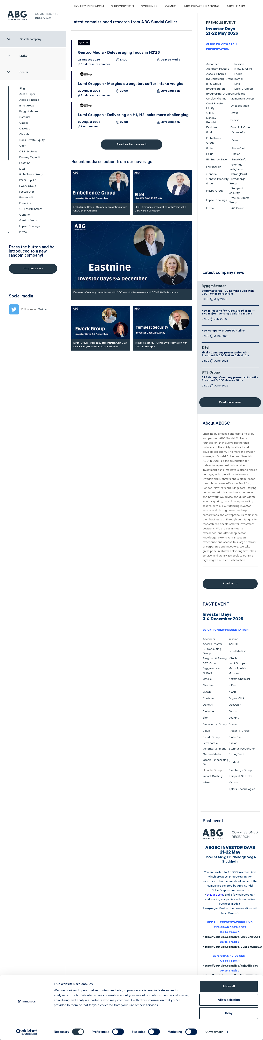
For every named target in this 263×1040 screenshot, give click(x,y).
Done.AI (208, 704)
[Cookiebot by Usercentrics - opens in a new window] (27, 1032)
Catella (23, 123)
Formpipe (25, 203)
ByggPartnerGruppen (220, 93)
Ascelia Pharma (29, 100)
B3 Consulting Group (220, 79)
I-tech (238, 74)
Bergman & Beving (215, 658)
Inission (239, 64)
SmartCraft (239, 159)
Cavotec (24, 128)
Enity (209, 148)
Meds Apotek (237, 668)
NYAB (232, 692)
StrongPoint (239, 174)
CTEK (210, 113)
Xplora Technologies (242, 789)
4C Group (237, 208)
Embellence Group (31, 174)
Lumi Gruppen (170, 91)
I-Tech (233, 658)
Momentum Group (242, 98)
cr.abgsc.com (214, 894)
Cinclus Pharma (216, 98)
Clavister (25, 134)
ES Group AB (28, 180)
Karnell (238, 79)
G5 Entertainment (30, 209)
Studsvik (234, 762)
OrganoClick (237, 698)
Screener (149, 6)
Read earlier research (131, 144)
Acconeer (212, 64)
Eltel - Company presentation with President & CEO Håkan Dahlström (225, 354)
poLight (234, 717)
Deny (228, 1013)
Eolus (209, 154)
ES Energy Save (216, 159)
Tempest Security (240, 776)
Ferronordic (26, 197)
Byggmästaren (28, 111)
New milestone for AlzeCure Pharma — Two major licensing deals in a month (228, 313)
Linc (237, 84)
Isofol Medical (243, 69)
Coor (22, 145)
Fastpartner (26, 191)
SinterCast (238, 148)
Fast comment (91, 127)
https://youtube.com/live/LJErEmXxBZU (232, 947)
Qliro (235, 140)
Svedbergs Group (240, 770)
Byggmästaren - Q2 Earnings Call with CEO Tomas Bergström (228, 293)
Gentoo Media (28, 220)
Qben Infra (238, 132)
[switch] (118, 1032)
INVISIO (233, 644)
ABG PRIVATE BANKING (201, 6)
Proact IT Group (241, 127)
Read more (230, 583)
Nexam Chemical (239, 679)
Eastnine (24, 163)
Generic (24, 214)
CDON (207, 692)
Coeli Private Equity (32, 140)
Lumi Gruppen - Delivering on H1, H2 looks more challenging (133, 115)
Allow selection (229, 999)
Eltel (22, 168)
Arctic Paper (27, 94)
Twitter (42, 309)
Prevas (235, 120)
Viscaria (234, 782)
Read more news (230, 402)
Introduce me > (33, 268)
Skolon (236, 154)
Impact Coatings (29, 226)
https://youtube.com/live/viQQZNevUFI (231, 937)
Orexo (235, 113)
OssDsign (235, 704)
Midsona (239, 93)
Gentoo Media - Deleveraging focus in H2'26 (119, 53)
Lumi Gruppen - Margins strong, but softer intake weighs (130, 84)
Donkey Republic (30, 157)
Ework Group (27, 186)
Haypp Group (215, 190)
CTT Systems (28, 151)
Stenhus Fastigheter (242, 748)
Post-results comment (96, 64)
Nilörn (232, 685)
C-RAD (207, 673)
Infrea (23, 232)
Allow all (229, 986)
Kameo (170, 6)
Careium (24, 117)
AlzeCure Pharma (217, 69)
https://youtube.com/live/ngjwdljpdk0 (230, 966)
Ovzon (233, 711)
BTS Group (26, 105)
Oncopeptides (240, 105)
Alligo (23, 88)
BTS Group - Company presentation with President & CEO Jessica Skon (230, 379)
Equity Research (89, 6)
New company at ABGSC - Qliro (223, 331)
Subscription (122, 6)
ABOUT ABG (236, 6)
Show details (214, 1032)
